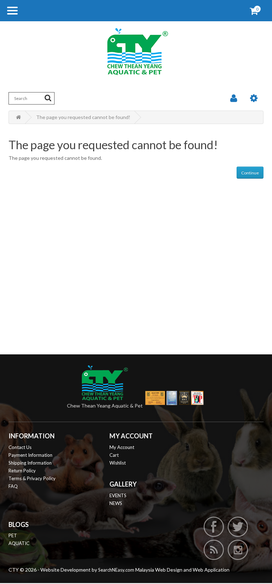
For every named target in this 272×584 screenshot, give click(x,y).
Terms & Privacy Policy (32, 478)
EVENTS (117, 495)
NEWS (115, 503)
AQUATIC (18, 543)
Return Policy (22, 470)
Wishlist (117, 463)
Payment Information (30, 455)
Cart (114, 455)
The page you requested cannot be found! (83, 117)
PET (12, 535)
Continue (250, 172)
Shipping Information (30, 463)
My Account (121, 447)
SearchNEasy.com (116, 570)
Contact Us (20, 447)
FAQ (13, 486)
